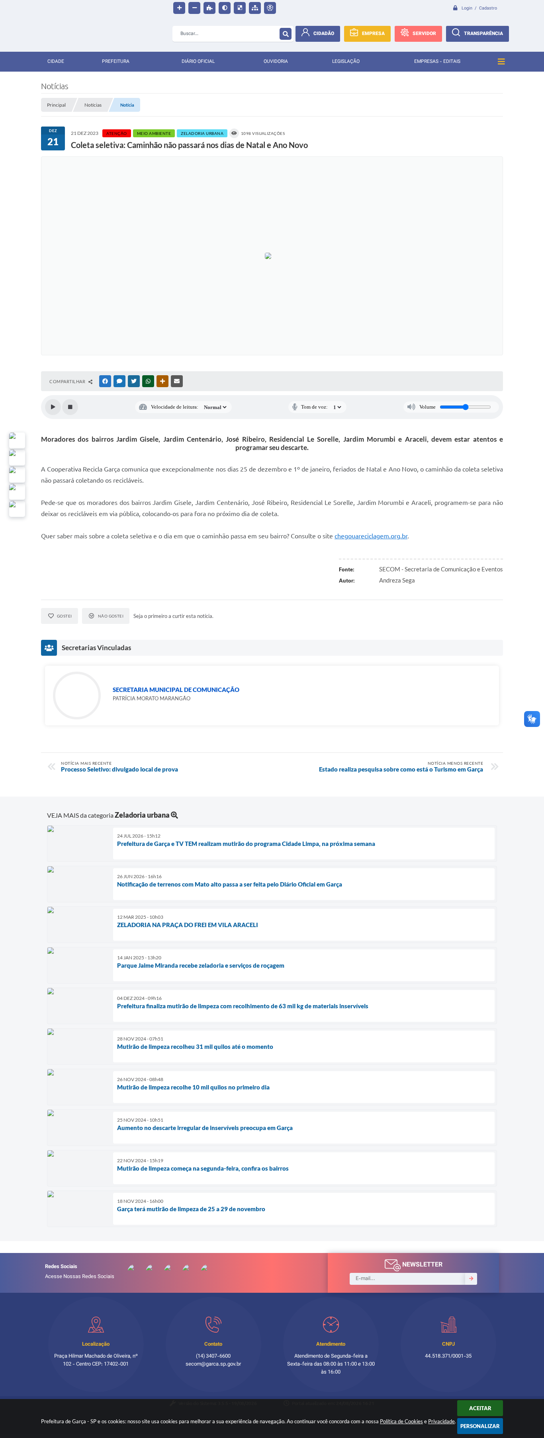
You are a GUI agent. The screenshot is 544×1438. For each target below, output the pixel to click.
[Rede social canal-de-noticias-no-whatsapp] (17, 458)
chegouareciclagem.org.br (371, 536)
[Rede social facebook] (17, 509)
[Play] (53, 407)
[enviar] (471, 1279)
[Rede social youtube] (17, 475)
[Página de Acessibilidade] (270, 8)
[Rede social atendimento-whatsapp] (17, 440)
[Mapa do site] (255, 8)
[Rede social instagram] (17, 492)
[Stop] (70, 407)
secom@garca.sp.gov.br (213, 1364)
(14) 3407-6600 (213, 1356)
